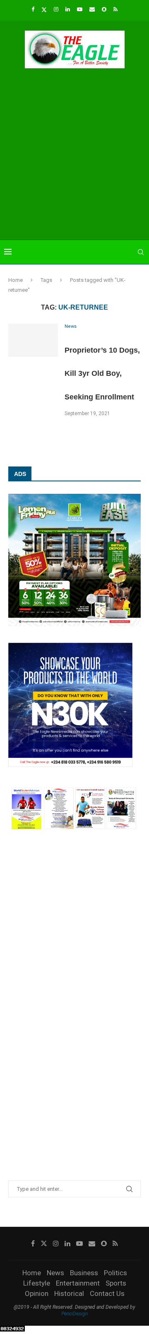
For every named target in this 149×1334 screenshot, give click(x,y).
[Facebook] (32, 9)
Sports (116, 1283)
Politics (115, 1273)
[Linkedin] (67, 9)
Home (15, 280)
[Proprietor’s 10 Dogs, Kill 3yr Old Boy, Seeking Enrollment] (33, 340)
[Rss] (115, 9)
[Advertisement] (74, 155)
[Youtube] (79, 9)
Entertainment (78, 1283)
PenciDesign (74, 1314)
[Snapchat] (104, 9)
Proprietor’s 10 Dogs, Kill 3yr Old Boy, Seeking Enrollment (102, 373)
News (55, 1273)
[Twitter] (44, 9)
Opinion (36, 1293)
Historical (69, 1293)
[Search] (141, 252)
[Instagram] (56, 9)
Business (84, 1273)
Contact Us (107, 1293)
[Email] (92, 9)
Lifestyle (36, 1283)
